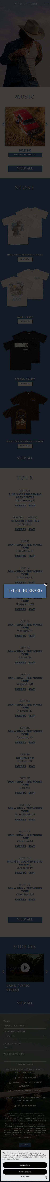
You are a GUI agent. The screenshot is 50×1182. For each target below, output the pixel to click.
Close (46, 585)
